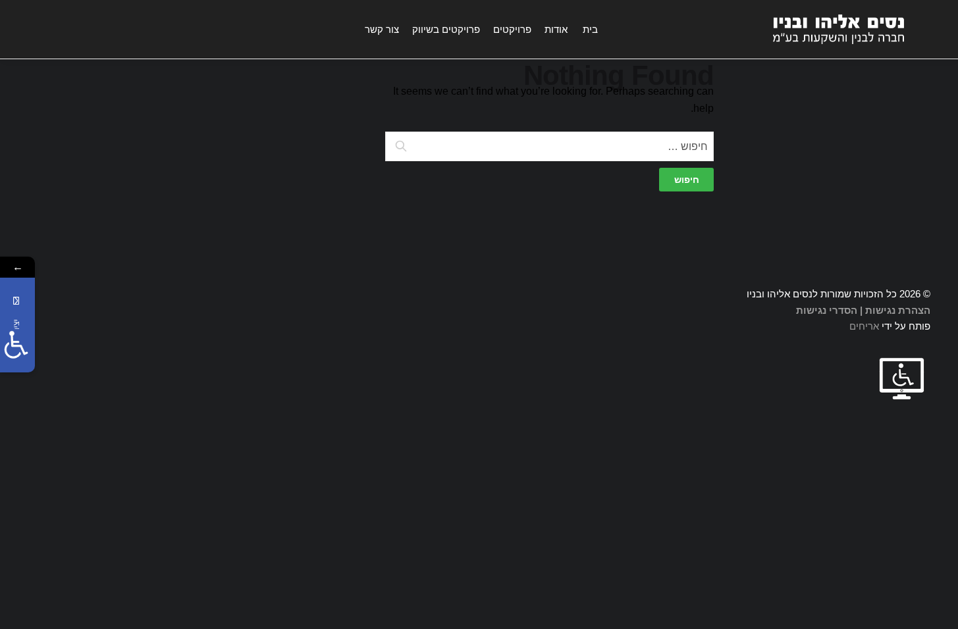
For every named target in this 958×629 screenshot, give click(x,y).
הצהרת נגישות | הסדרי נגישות (863, 310)
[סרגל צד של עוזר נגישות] (16, 345)
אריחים (864, 326)
